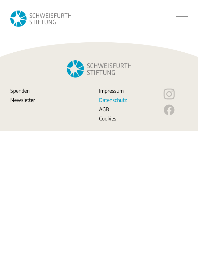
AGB (104, 109)
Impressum (111, 90)
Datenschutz (113, 100)
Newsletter (22, 100)
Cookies (107, 118)
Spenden (20, 90)
